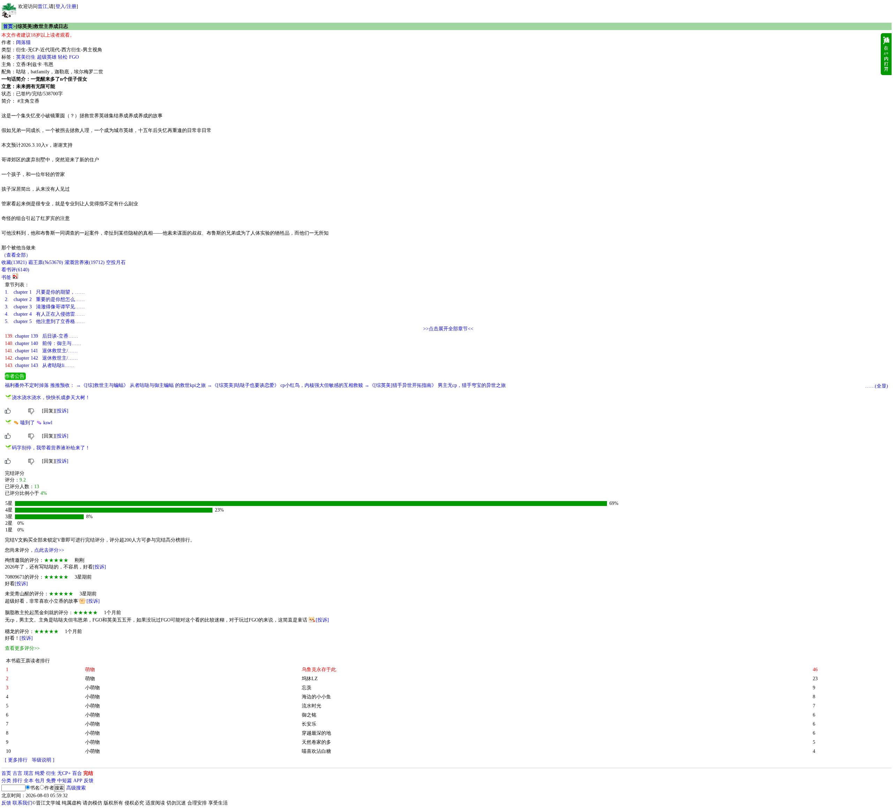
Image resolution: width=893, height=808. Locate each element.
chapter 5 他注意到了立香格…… (45, 321)
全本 (28, 780)
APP (77, 780)
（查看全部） (16, 255)
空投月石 (116, 262)
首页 (8, 26)
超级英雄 (47, 57)
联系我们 (22, 803)
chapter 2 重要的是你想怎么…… (45, 299)
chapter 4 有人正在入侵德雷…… (45, 314)
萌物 (90, 678)
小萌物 (92, 687)
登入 (60, 6)
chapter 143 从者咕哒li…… (39, 365)
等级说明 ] (43, 760)
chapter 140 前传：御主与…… (43, 343)
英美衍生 (26, 57)
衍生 (51, 773)
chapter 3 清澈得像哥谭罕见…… (45, 306)
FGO (74, 57)
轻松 (63, 57)
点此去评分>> (49, 550)
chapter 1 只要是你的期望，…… (45, 292)
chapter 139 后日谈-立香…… (41, 336)
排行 (17, 780)
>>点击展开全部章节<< (448, 328)
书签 (6, 277)
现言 (28, 773)
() (14, 262)
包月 (40, 780)
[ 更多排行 (16, 760)
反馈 (88, 780)
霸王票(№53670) (45, 262)
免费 (51, 780)
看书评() (15, 269)
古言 (17, 773)
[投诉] (61, 410)
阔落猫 (23, 42)
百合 (77, 773)
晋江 (42, 6)
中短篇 (64, 780)
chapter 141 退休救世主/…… (41, 350)
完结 (88, 773)
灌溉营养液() (85, 262)
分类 (6, 780)
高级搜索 (76, 788)
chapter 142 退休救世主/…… (41, 358)
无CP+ (64, 773)
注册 (71, 6)
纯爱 (40, 773)
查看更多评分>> (22, 648)
